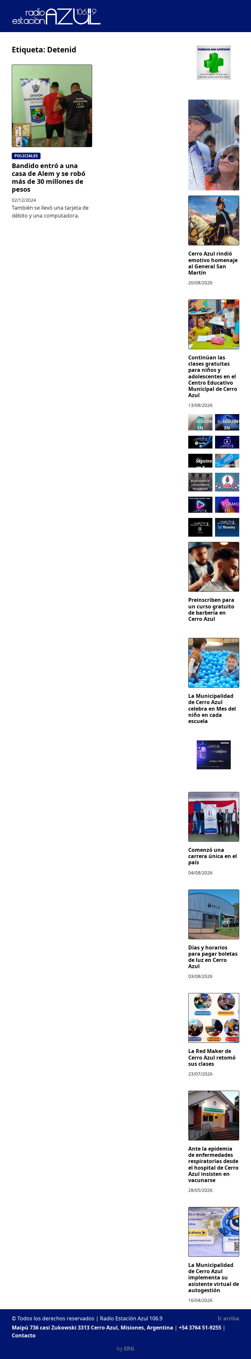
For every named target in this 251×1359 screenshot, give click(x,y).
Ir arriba (228, 1318)
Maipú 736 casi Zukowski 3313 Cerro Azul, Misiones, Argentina (92, 1327)
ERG (129, 1348)
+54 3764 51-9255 (200, 1327)
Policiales (26, 156)
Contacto (24, 1335)
